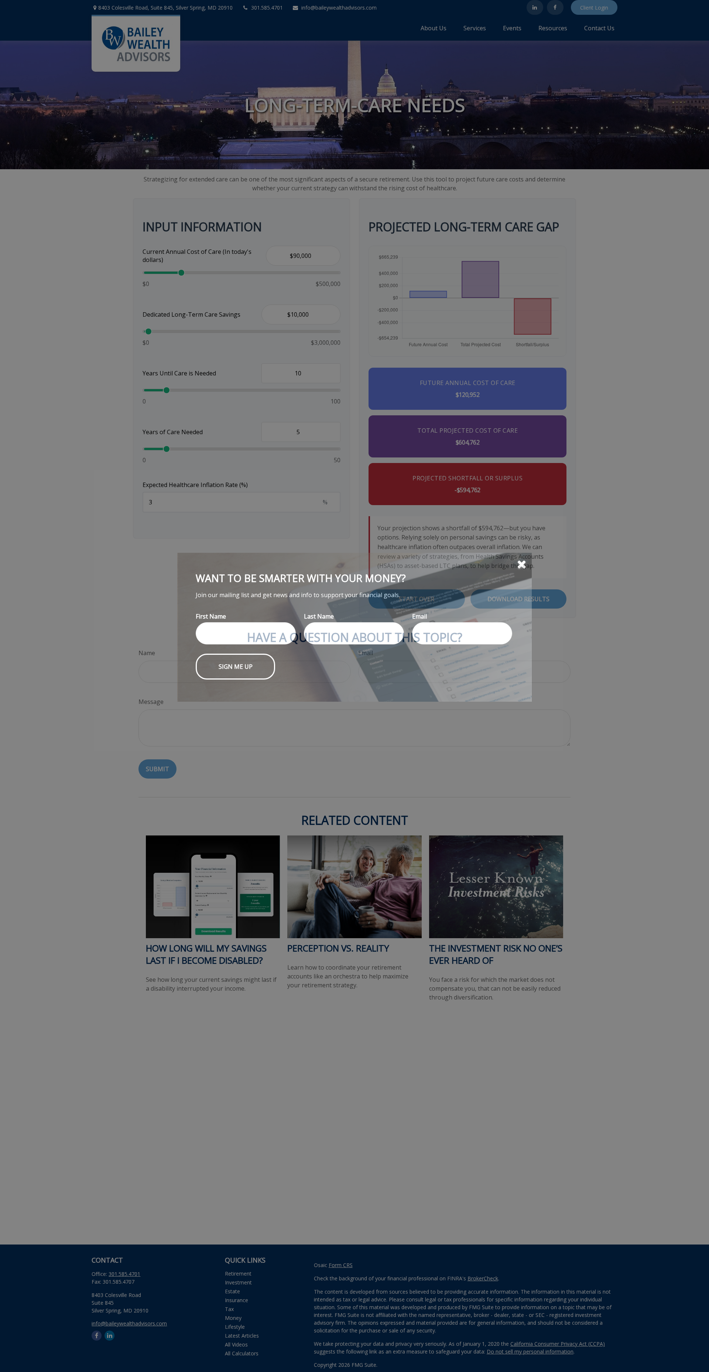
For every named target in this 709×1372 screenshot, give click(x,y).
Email (419, 675)
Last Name (319, 675)
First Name (211, 675)
